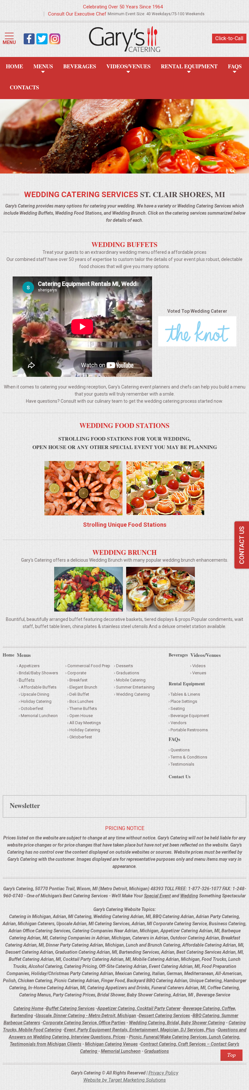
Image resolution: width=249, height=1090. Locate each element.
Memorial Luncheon (39, 715)
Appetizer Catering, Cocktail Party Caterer (139, 1008)
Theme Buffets (83, 708)
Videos (199, 665)
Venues (199, 672)
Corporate (76, 672)
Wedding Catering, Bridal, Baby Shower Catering (177, 1022)
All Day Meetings (85, 722)
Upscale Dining (35, 694)
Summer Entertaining (135, 687)
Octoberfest (32, 708)
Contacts (24, 87)
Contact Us (179, 777)
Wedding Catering (133, 694)
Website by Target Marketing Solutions (124, 1080)
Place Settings (184, 701)
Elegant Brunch (83, 687)
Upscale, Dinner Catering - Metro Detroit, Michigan (86, 1015)
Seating (178, 708)
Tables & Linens (185, 694)
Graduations (127, 672)
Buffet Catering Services (70, 1008)
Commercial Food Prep (88, 665)
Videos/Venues (128, 66)
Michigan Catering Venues (111, 1044)
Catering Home (28, 1008)
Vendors (178, 722)
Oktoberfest (80, 737)
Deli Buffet (79, 694)
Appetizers (29, 665)
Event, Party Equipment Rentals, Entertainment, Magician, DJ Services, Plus (139, 1029)
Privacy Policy (163, 1073)
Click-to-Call (229, 38)
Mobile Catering (131, 680)
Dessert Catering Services (164, 1015)
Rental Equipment (189, 66)
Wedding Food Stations (124, 425)
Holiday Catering (36, 701)
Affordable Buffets (38, 687)
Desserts (124, 665)
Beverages (79, 66)
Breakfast (78, 680)
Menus (43, 66)
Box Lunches (81, 701)
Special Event (157, 895)
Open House (81, 715)
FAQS (235, 66)
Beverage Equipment (190, 715)
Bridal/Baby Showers (38, 672)
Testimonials (182, 764)
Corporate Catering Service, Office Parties (84, 1022)
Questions (180, 749)
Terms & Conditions (189, 757)
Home (14, 66)
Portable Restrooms (189, 729)
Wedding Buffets (124, 244)
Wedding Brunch (124, 552)
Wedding (189, 895)
